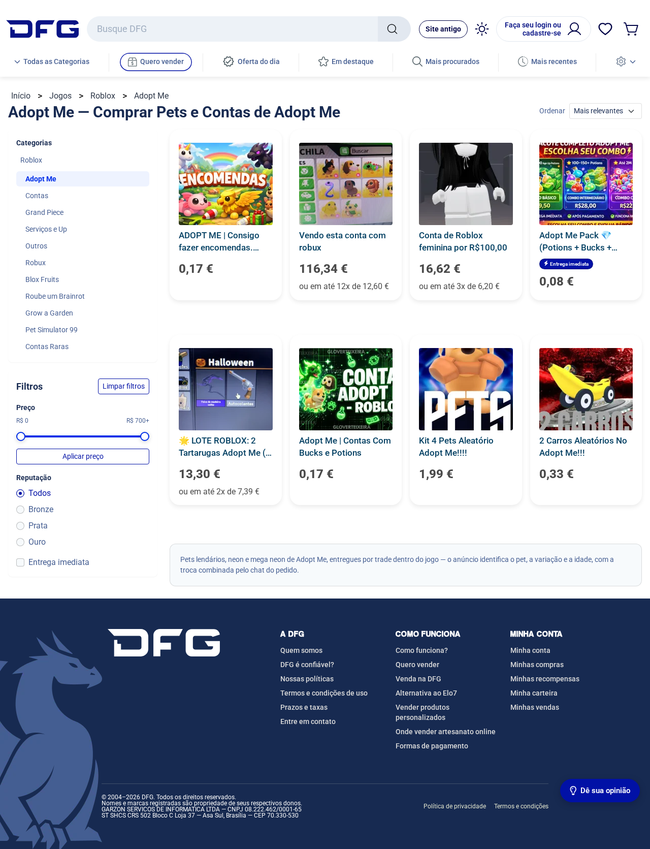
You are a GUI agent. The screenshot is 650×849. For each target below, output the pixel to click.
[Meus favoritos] (605, 29)
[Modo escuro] (482, 29)
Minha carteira (534, 693)
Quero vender (417, 665)
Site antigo (443, 29)
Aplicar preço (83, 456)
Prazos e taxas (304, 707)
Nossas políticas (307, 679)
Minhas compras (537, 665)
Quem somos (301, 650)
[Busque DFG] (394, 29)
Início (20, 96)
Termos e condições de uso (324, 693)
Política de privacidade (455, 806)
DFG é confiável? (307, 665)
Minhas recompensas (544, 679)
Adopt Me (151, 96)
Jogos (60, 96)
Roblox (102, 96)
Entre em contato (308, 721)
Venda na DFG (418, 679)
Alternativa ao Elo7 (426, 693)
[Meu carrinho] (632, 29)
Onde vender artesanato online (446, 732)
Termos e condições (521, 806)
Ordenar (552, 111)
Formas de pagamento (432, 746)
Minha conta (530, 650)
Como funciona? (422, 650)
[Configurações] (625, 62)
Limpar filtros (124, 386)
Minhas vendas (534, 707)
